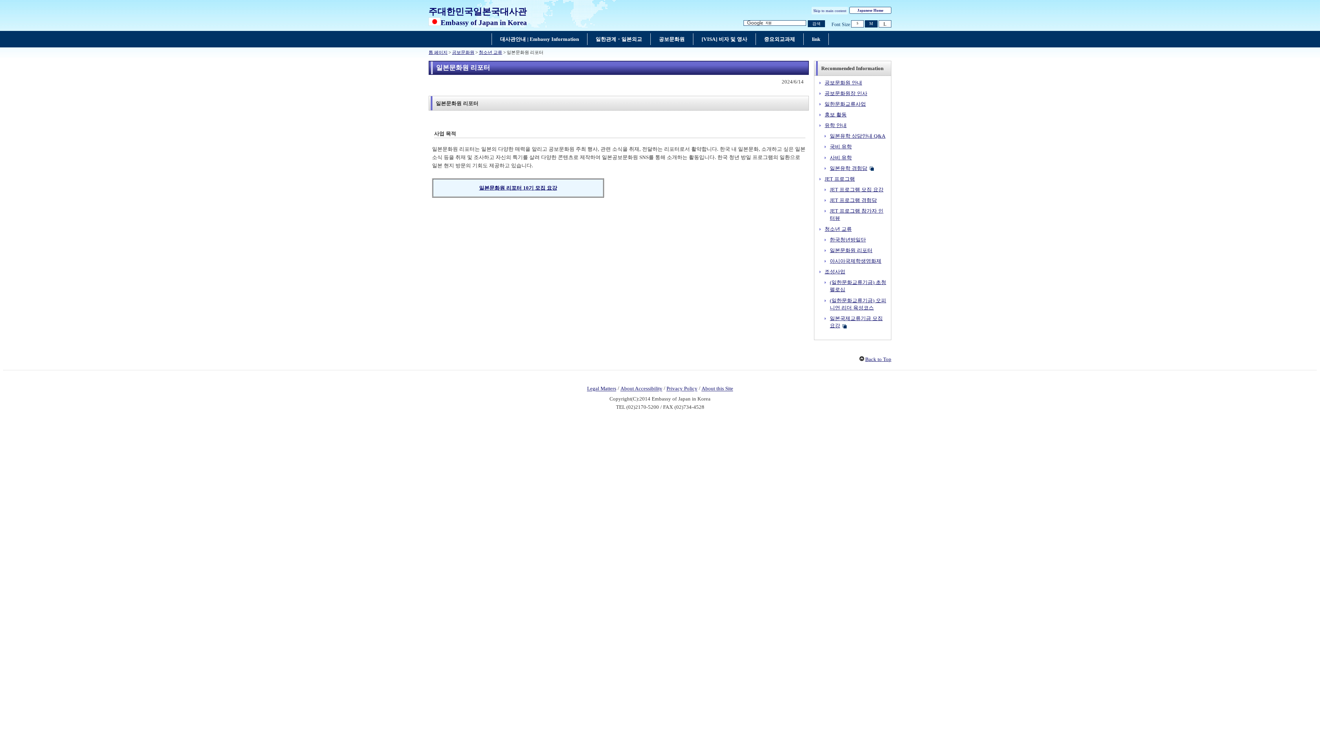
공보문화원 (463, 52)
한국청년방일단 (848, 240)
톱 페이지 (438, 52)
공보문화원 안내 (843, 83)
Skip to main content (829, 11)
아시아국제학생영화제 (855, 261)
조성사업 (835, 271)
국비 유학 (841, 146)
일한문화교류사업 (845, 104)
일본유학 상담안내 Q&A (858, 136)
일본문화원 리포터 (851, 250)
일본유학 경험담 (848, 168)
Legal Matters (601, 389)
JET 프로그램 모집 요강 (856, 189)
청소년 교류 (490, 52)
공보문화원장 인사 (846, 93)
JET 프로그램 (840, 179)
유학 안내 (836, 125)
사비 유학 (841, 157)
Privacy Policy (682, 389)
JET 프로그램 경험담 (853, 200)
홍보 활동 (836, 114)
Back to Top (878, 359)
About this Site (717, 389)
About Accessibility (641, 389)
